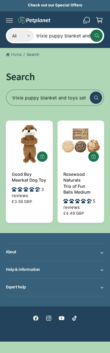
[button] (9, 20)
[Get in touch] (86, 20)
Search (33, 54)
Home (16, 54)
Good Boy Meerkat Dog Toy (29, 177)
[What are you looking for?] (96, 98)
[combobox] (69, 35)
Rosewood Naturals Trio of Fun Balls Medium (77, 183)
